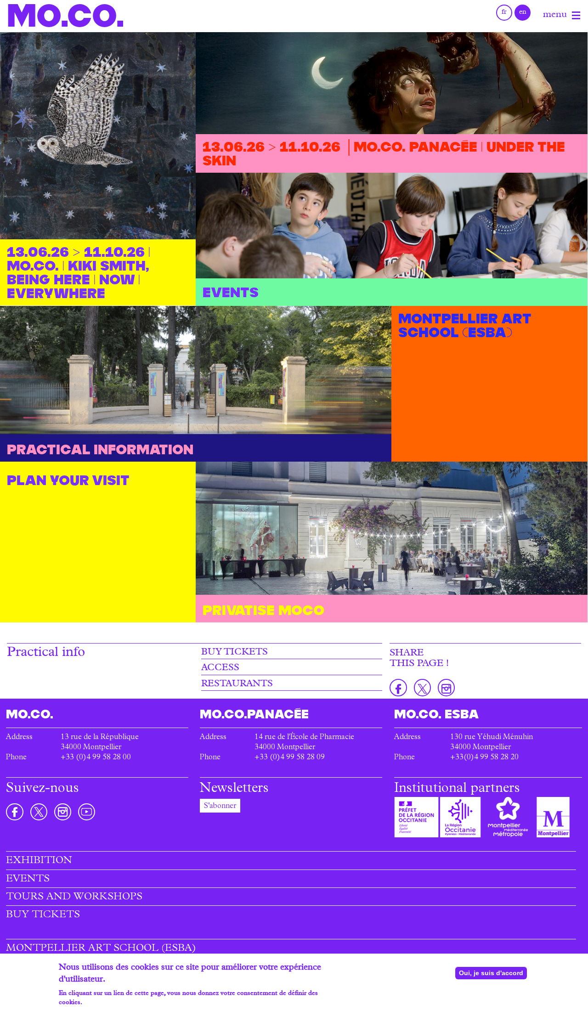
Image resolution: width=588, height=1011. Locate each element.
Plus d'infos (100, 1003)
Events (28, 880)
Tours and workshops (74, 897)
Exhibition (39, 861)
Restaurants (237, 684)
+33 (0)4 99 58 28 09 (289, 758)
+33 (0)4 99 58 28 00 (96, 758)
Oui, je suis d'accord (491, 973)
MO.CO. (65, 15)
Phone (16, 758)
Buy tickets (234, 652)
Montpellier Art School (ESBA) (101, 949)
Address (19, 737)
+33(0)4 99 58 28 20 (484, 758)
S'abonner (220, 806)
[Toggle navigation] (576, 15)
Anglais (522, 13)
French (504, 13)
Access (220, 668)
